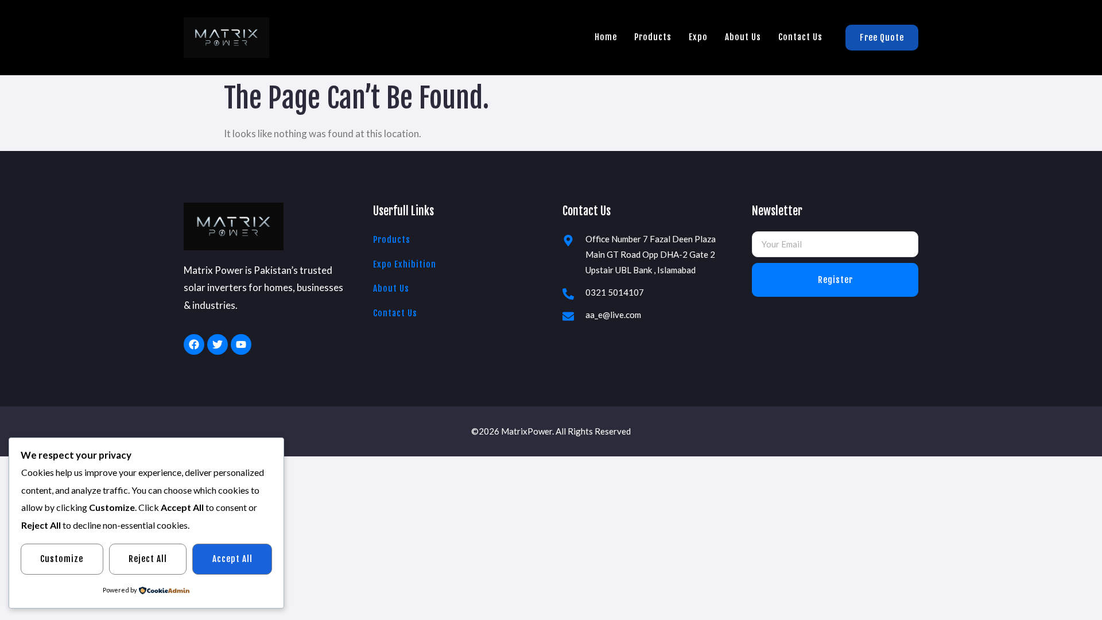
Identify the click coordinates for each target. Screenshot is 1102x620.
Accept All (232, 558)
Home (606, 37)
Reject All (148, 558)
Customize (61, 558)
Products (653, 37)
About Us (743, 37)
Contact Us (800, 37)
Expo (698, 37)
